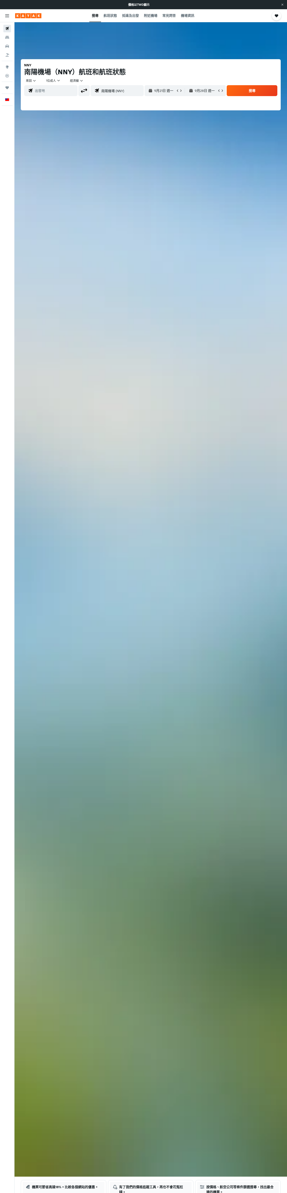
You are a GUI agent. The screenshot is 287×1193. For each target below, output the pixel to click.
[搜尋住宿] (7, 37)
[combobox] (31, 80)
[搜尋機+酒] (7, 55)
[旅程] (7, 88)
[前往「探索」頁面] (7, 67)
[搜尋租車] (7, 46)
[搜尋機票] (7, 28)
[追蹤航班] (7, 76)
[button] (282, 4)
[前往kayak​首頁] (28, 15)
